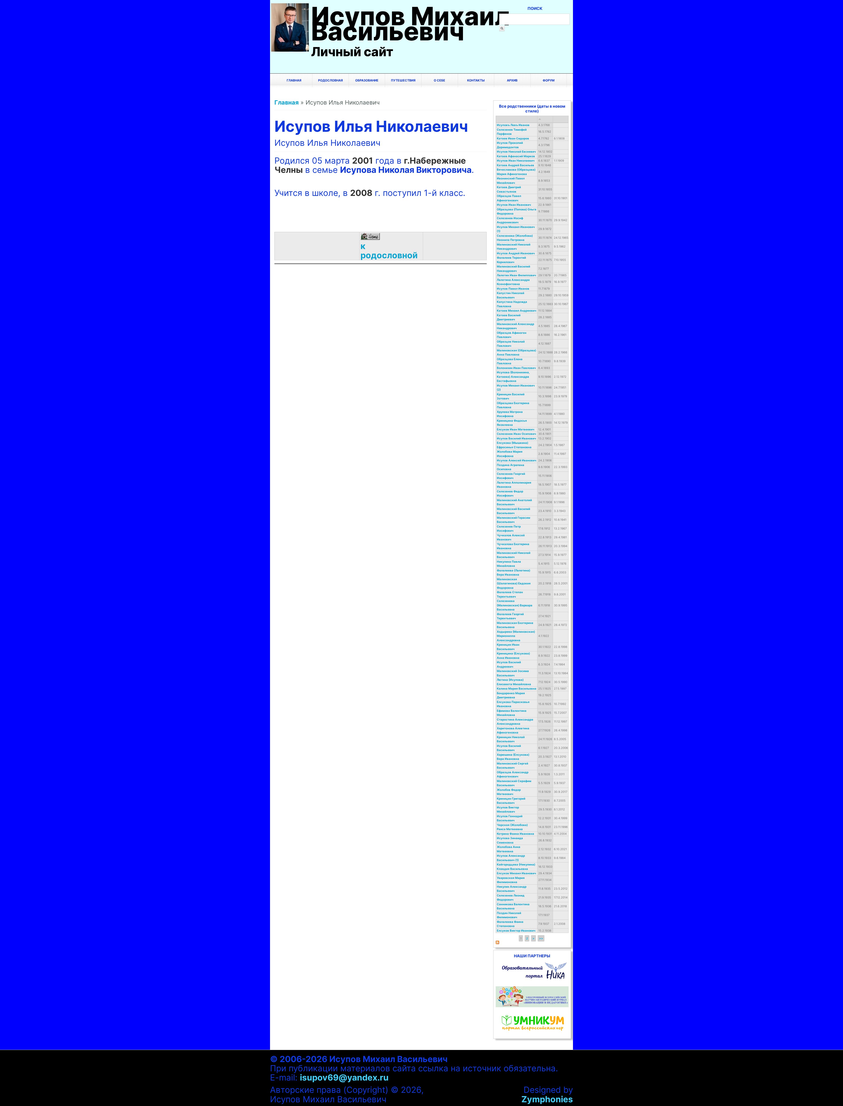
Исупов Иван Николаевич (516, 160)
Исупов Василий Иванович (516, 438)
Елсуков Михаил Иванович (516, 873)
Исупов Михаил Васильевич (410, 24)
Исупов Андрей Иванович (516, 253)
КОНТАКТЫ (476, 80)
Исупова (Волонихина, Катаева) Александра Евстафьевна (513, 376)
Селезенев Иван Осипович (516, 434)
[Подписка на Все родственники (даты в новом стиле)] (497, 943)
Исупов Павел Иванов (513, 288)
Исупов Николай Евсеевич (516, 151)
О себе (439, 80)
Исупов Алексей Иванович (516, 460)
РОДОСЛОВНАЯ (330, 80)
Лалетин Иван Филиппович (516, 275)
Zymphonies (547, 1099)
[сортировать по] (539, 119)
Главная (294, 80)
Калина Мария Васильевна (516, 688)
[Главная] (290, 48)
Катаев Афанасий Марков (516, 156)
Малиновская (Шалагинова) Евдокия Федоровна (514, 583)
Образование (366, 80)
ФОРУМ (549, 80)
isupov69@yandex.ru (344, 1077)
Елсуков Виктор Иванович (516, 930)
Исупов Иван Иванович (514, 204)
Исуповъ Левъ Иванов (513, 125)
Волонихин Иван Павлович (516, 368)
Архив (512, 80)
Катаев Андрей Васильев (515, 165)
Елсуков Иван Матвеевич (515, 429)
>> (541, 938)
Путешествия (403, 80)
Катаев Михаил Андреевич (516, 310)
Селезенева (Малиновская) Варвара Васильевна (514, 605)
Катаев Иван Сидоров (513, 138)
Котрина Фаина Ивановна (515, 833)
